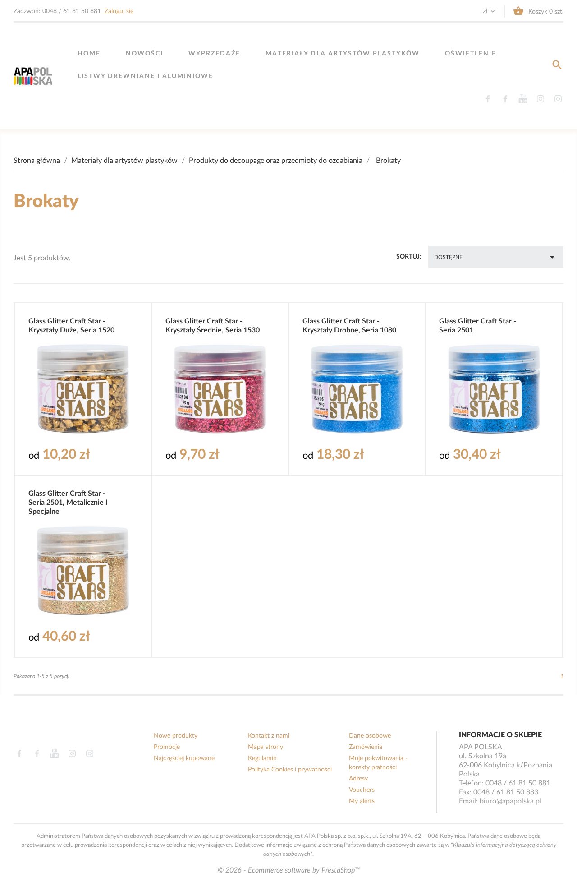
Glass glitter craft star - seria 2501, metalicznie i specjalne (68, 502)
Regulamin (262, 758)
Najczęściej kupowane (184, 758)
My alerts (362, 801)
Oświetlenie (470, 54)
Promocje (167, 747)
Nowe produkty (175, 736)
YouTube (522, 98)
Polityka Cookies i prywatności (290, 770)
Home (89, 54)
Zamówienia (365, 747)
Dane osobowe (370, 736)
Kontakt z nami (268, 736)
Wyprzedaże (214, 54)
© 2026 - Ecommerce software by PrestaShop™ (289, 870)
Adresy (358, 779)
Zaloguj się (119, 11)
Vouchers (362, 790)
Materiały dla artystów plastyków (343, 54)
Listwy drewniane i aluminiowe (145, 76)
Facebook (487, 98)
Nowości (144, 54)
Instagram (540, 98)
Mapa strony (265, 747)
